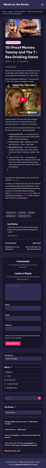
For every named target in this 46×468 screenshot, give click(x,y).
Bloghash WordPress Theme (26, 464)
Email (7, 315)
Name (8, 305)
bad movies (22, 212)
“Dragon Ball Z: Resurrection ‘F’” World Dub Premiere (20, 423)
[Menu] (42, 4)
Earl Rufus (12, 224)
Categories (8, 355)
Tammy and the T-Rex (24, 216)
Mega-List (14, 180)
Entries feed (11, 380)
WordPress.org (12, 388)
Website (8, 325)
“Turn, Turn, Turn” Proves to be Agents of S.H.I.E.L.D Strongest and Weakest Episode (20, 444)
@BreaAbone (14, 193)
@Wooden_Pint (25, 193)
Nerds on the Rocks (16, 4)
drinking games (11, 216)
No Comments (24, 61)
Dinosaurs (31, 212)
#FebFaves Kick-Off (12, 451)
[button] (12, 236)
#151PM (24, 195)
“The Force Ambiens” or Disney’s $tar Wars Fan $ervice (22, 436)
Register (9, 372)
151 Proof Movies (13, 42)
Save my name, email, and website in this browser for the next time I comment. (22, 337)
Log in (9, 376)
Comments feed (12, 384)
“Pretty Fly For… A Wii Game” (15, 430)
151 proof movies (11, 212)
